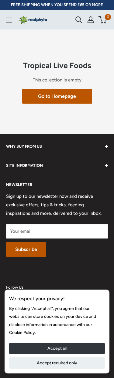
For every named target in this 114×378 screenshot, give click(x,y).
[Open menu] (9, 20)
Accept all (57, 348)
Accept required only (57, 363)
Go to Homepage (57, 96)
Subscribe (26, 249)
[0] (103, 19)
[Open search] (78, 19)
